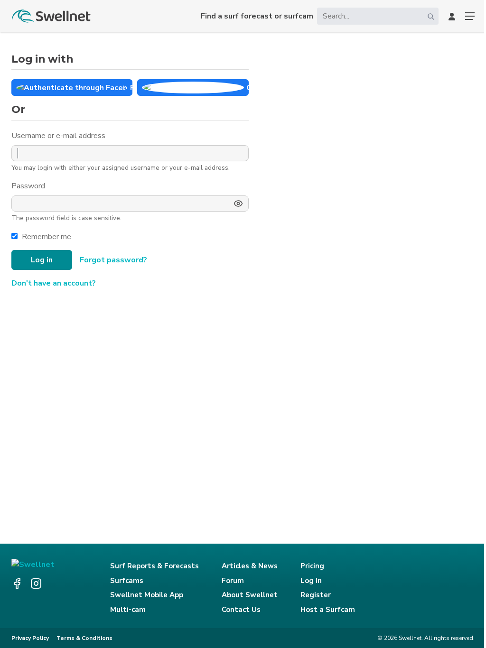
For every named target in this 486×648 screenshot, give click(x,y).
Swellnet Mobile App (146, 595)
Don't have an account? (53, 283)
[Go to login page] (452, 16)
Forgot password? (113, 260)
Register (315, 595)
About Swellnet (250, 595)
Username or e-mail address (59, 135)
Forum (233, 580)
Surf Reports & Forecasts (154, 566)
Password (29, 186)
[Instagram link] (36, 583)
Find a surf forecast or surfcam (257, 16)
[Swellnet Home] (51, 16)
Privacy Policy (30, 638)
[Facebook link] (17, 583)
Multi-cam (128, 609)
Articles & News (250, 566)
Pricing (312, 566)
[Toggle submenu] (470, 16)
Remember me (46, 236)
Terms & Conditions (84, 638)
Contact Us (241, 609)
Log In (311, 580)
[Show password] (238, 203)
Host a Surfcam (327, 609)
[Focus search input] (431, 16)
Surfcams (126, 580)
